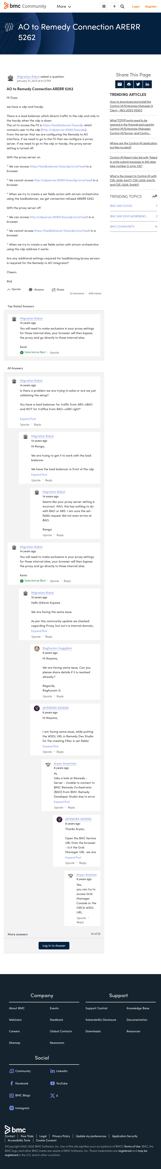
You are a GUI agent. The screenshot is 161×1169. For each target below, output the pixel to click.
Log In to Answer (54, 945)
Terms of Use (132, 1146)
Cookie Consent (46, 1140)
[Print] (129, 84)
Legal (43, 1136)
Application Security (125, 1136)
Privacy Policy (61, 1136)
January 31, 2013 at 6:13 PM (34, 81)
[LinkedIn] (147, 84)
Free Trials (27, 1136)
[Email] (119, 84)
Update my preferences (91, 1136)
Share (60, 289)
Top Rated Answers (21, 306)
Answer (39, 289)
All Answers (15, 368)
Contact (10, 1136)
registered (124, 1151)
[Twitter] (138, 84)
